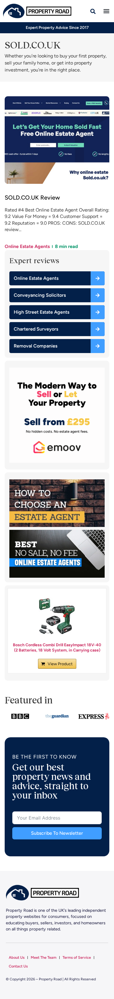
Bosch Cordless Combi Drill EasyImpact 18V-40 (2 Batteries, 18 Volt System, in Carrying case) (57, 647)
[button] (106, 11)
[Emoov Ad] (57, 461)
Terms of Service (77, 957)
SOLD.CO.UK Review (32, 197)
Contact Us (18, 966)
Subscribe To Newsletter (57, 833)
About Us (17, 957)
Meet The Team (43, 957)
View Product (60, 663)
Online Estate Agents (27, 246)
